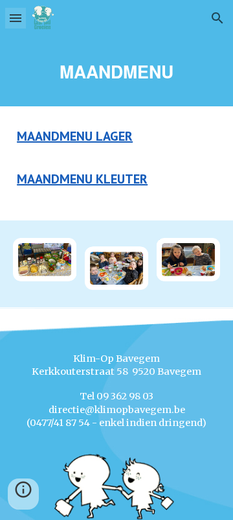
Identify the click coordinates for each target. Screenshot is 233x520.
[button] (15, 18)
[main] (116, 71)
